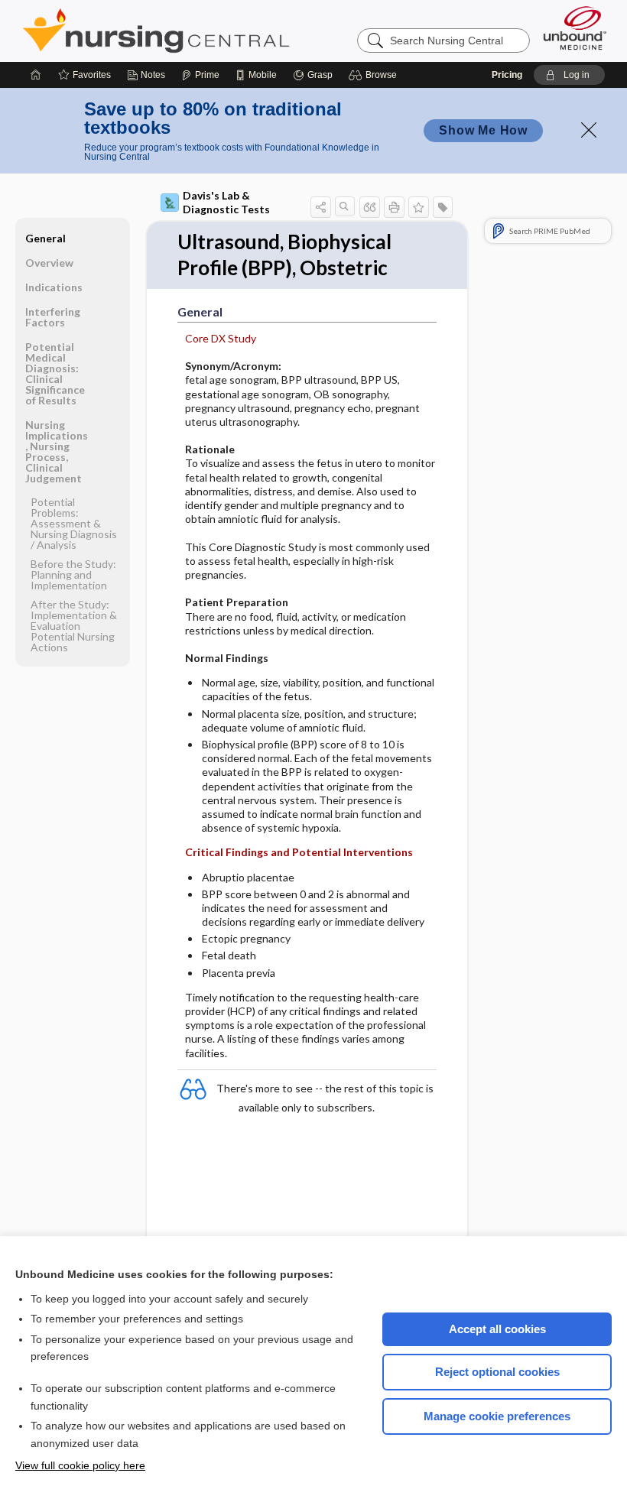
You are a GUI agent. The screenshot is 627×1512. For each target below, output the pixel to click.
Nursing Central (213, 31)
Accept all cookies (497, 1328)
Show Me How (483, 130)
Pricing (507, 75)
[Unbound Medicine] (575, 28)
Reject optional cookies (497, 1371)
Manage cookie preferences (497, 1416)
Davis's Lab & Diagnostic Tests (226, 202)
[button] (375, 75)
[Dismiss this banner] (588, 130)
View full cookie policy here (80, 1465)
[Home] (36, 75)
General (45, 238)
